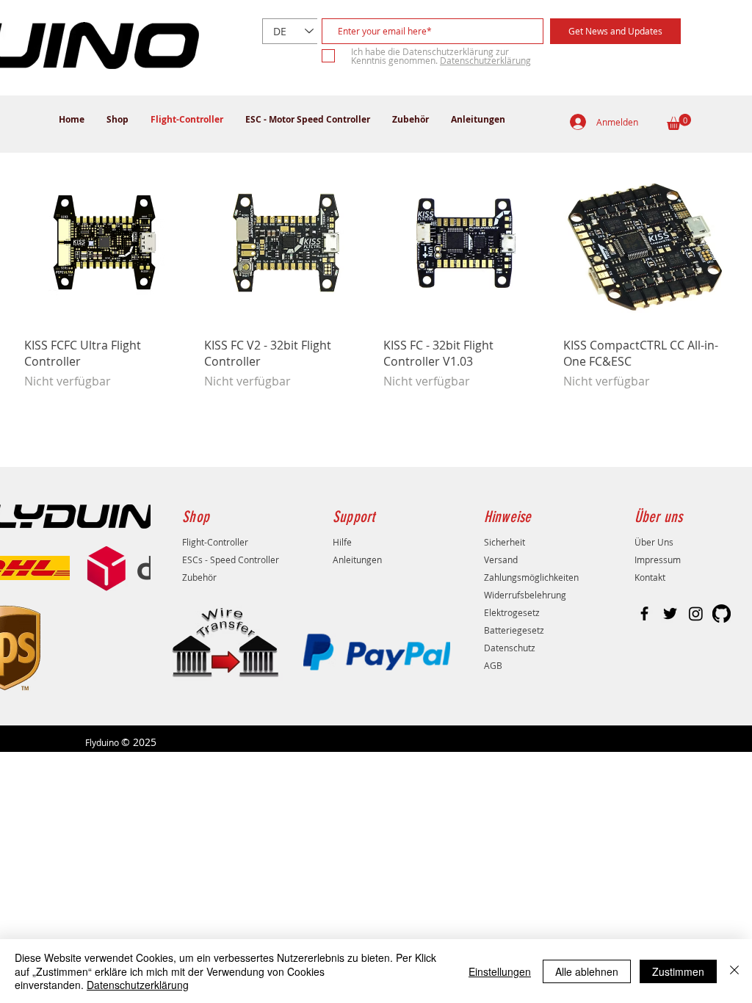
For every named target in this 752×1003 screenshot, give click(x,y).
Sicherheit (504, 542)
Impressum (657, 559)
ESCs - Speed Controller (230, 559)
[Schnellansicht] (106, 242)
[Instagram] (696, 613)
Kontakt (649, 577)
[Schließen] (734, 971)
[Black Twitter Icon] (670, 613)
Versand (501, 559)
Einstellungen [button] (500, 971)
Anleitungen (357, 559)
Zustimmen (678, 971)
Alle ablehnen (586, 971)
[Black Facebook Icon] (644, 613)
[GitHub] (721, 613)
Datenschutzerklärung (138, 984)
